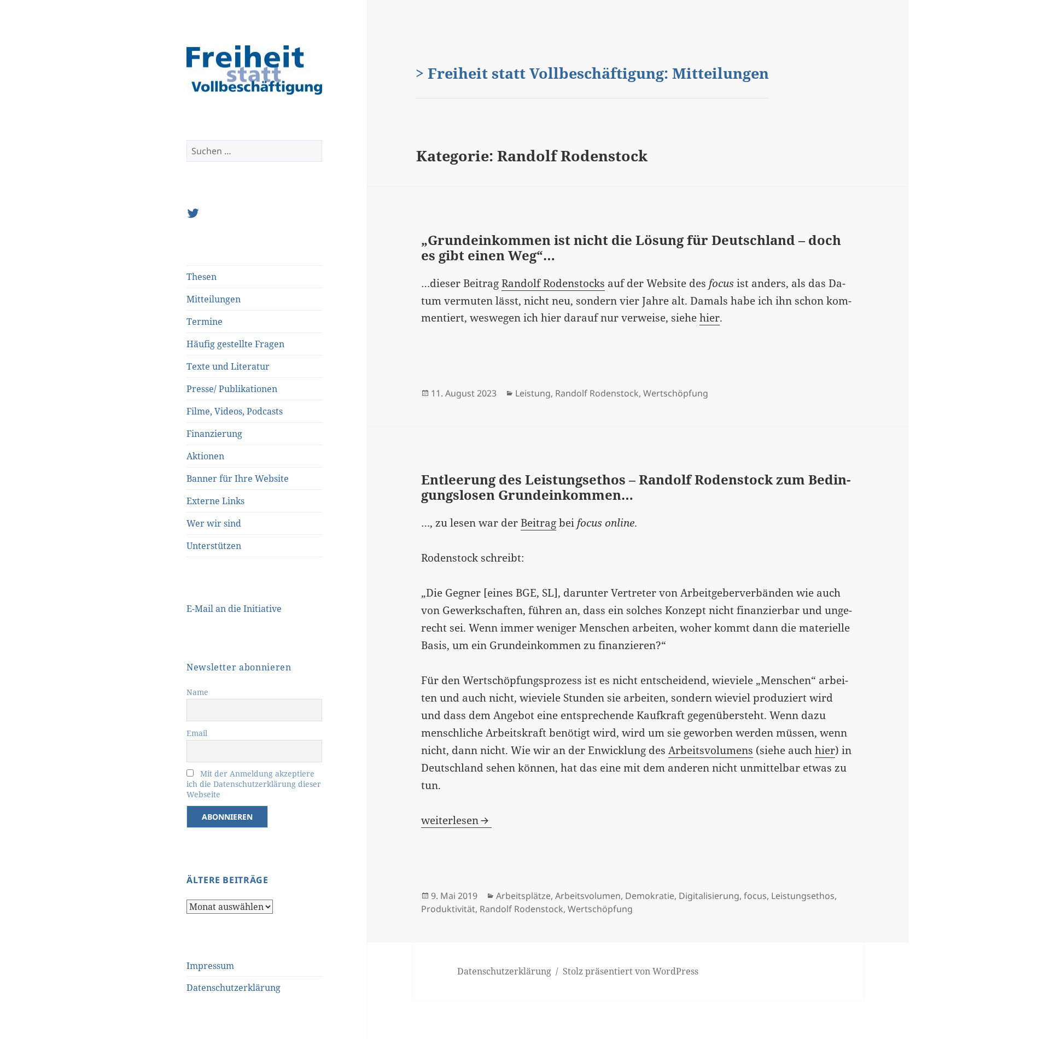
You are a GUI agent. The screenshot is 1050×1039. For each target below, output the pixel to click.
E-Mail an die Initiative (234, 609)
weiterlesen (456, 820)
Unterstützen (213, 546)
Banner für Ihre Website (237, 478)
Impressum (210, 966)
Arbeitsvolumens (710, 750)
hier (709, 318)
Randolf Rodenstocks (553, 283)
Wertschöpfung (675, 393)
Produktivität (448, 909)
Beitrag (538, 523)
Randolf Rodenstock (597, 393)
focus (755, 896)
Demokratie (649, 896)
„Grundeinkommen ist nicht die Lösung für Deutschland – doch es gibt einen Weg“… (631, 247)
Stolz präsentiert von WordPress (630, 971)
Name (197, 692)
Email (196, 733)
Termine (204, 322)
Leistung (533, 393)
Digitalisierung (709, 896)
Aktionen (205, 456)
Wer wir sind (213, 523)
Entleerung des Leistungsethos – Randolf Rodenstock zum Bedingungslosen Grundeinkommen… (635, 487)
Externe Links (215, 501)
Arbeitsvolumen (588, 896)
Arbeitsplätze (523, 896)
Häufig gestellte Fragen (235, 344)
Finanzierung (214, 434)
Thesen (201, 277)
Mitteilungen (213, 299)
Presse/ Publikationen (231, 389)
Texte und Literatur (228, 366)
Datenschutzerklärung (233, 988)
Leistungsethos (803, 896)
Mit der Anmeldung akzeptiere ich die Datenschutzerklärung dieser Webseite (253, 783)
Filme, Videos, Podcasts (234, 411)
